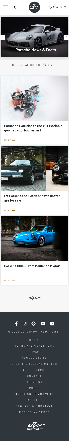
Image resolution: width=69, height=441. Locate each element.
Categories (31, 64)
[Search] (15, 7)
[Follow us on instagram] (24, 323)
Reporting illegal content (34, 363)
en (54, 7)
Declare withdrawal (34, 406)
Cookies (34, 400)
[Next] (66, 37)
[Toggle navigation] (5, 7)
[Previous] (2, 37)
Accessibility (34, 357)
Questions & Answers (34, 394)
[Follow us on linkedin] (52, 323)
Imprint (34, 339)
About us (35, 381)
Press (34, 388)
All (14, 64)
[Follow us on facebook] (16, 323)
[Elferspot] (34, 7)
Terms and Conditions (34, 345)
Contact (34, 375)
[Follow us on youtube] (43, 323)
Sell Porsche (34, 369)
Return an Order (34, 412)
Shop (63, 7)
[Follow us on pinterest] (33, 323)
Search (51, 64)
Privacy (34, 351)
